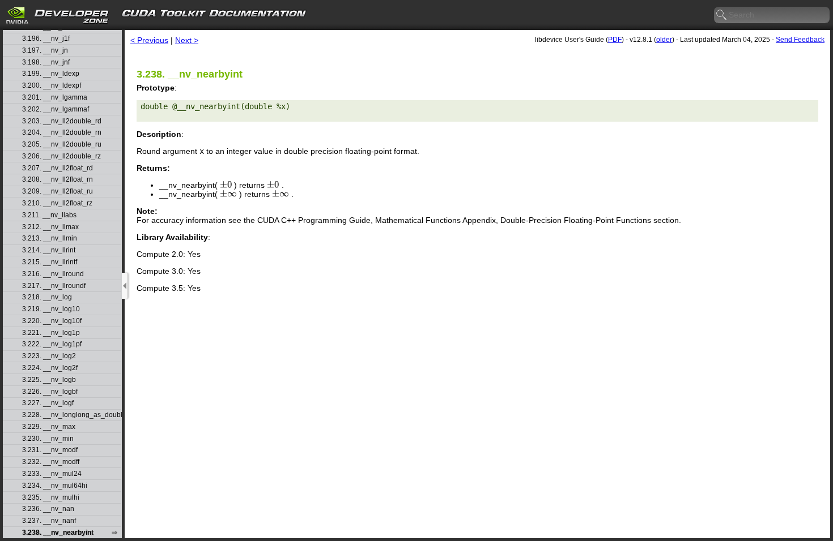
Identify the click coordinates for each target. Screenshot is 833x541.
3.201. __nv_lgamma (54, 97)
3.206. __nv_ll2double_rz (61, 156)
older (664, 40)
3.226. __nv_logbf (50, 392)
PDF (615, 40)
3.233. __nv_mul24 (52, 474)
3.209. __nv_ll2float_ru (57, 191)
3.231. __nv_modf (50, 450)
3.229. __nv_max (48, 427)
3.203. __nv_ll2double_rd (61, 121)
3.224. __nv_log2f (50, 368)
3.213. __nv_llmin (49, 238)
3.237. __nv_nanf (49, 521)
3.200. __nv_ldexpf (51, 85)
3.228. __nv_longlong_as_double (71, 415)
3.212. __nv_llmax (50, 227)
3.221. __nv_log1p (51, 333)
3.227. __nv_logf (48, 403)
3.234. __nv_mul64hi (54, 486)
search (722, 15)
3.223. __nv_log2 (49, 356)
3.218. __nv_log (47, 297)
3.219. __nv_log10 (51, 309)
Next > (186, 40)
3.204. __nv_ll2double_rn (61, 132)
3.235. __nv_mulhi (50, 497)
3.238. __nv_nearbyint (58, 532)
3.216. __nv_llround (53, 274)
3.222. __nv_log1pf (52, 344)
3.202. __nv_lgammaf (55, 109)
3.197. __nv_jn (45, 50)
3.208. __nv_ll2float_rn (57, 179)
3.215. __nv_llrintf (49, 262)
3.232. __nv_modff (50, 462)
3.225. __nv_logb (49, 380)
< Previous (149, 40)
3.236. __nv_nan (48, 509)
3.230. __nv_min (48, 439)
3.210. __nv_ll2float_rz (57, 203)
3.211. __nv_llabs (49, 215)
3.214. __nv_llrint (48, 250)
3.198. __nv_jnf (46, 62)
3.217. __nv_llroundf (54, 286)
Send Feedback (800, 40)
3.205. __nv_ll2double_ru (61, 144)
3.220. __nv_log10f (52, 321)
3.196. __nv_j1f (46, 38)
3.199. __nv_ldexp (50, 74)
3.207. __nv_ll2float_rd (57, 168)
